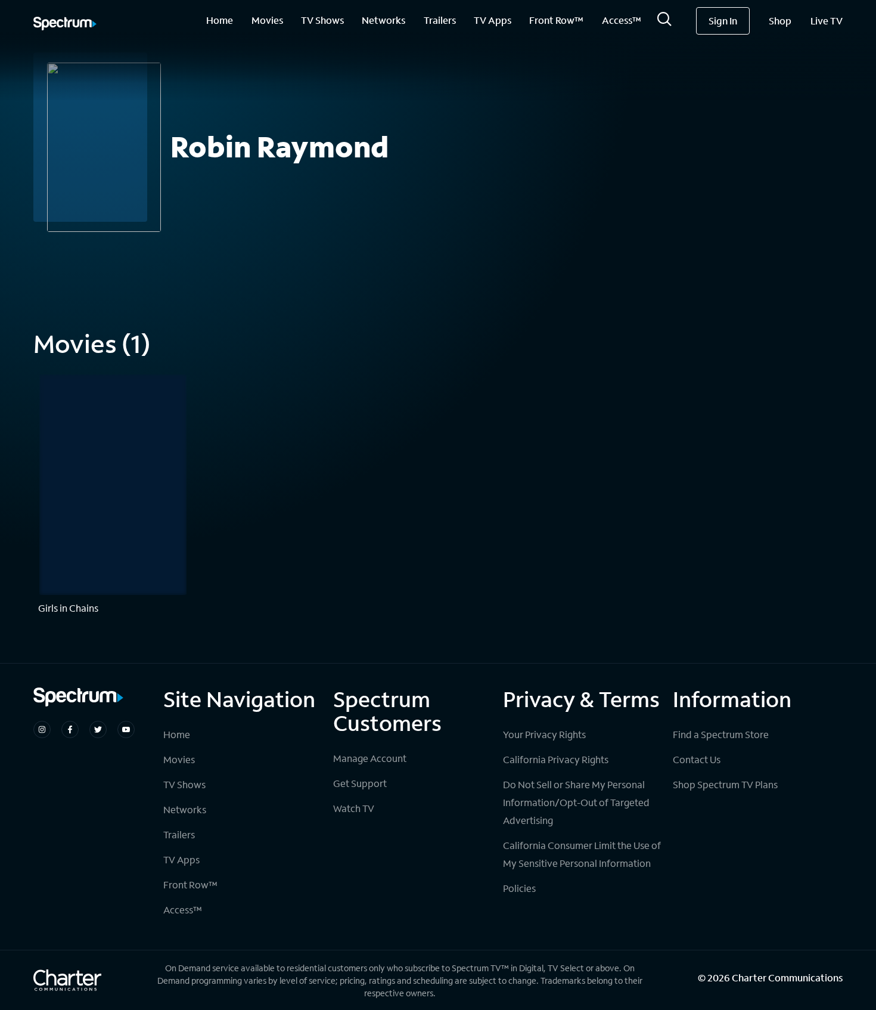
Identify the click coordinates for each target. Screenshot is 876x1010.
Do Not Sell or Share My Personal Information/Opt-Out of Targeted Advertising (576, 802)
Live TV (826, 20)
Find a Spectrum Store (721, 734)
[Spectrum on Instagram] (42, 729)
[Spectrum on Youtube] (126, 729)
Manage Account (369, 758)
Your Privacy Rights (544, 734)
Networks (383, 20)
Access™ (621, 20)
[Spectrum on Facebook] (70, 729)
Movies (267, 20)
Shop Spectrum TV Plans (725, 784)
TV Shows (322, 20)
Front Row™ (556, 20)
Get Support (360, 783)
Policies (519, 888)
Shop (780, 20)
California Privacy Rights (555, 759)
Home (219, 20)
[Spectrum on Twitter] (98, 729)
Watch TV (353, 808)
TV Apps (492, 20)
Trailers (440, 20)
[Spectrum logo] (65, 24)
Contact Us (696, 759)
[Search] (664, 22)
